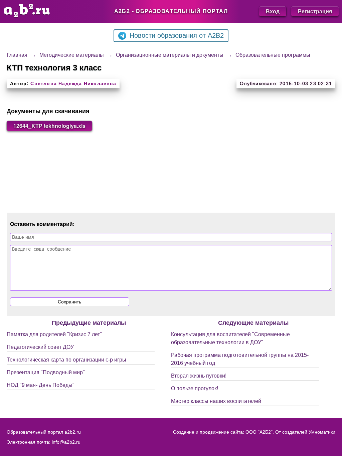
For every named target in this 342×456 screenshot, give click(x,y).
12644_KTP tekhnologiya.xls (49, 126)
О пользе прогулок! (194, 388)
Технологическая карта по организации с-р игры (66, 360)
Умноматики (322, 432)
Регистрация (315, 11)
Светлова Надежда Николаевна (73, 83)
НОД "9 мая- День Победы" (40, 385)
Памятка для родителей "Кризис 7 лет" (54, 334)
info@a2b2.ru (66, 442)
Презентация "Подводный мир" (46, 372)
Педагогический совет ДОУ (40, 347)
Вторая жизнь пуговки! (198, 376)
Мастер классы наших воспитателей (216, 401)
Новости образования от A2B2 (177, 35)
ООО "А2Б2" (259, 432)
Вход (273, 11)
